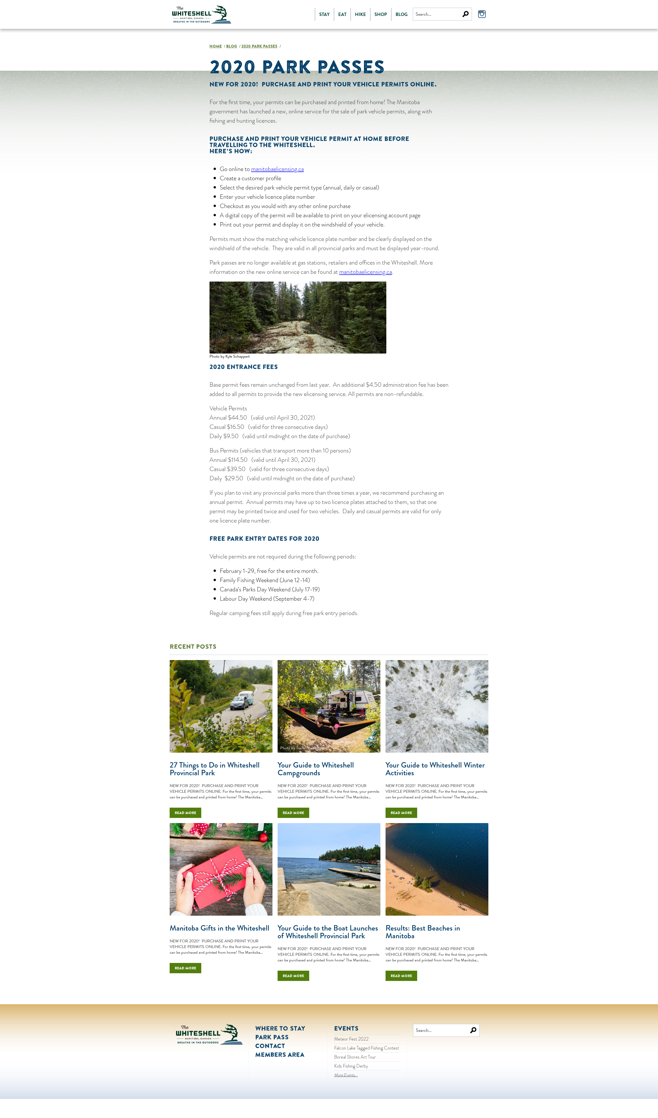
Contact (270, 1045)
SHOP (380, 14)
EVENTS (346, 1028)
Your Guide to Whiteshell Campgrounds (316, 768)
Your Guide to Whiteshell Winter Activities (435, 768)
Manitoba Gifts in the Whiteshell (219, 928)
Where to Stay (280, 1028)
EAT (342, 14)
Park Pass (272, 1037)
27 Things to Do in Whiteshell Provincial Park (215, 768)
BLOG (402, 14)
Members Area (279, 1054)
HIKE (360, 14)
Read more (185, 812)
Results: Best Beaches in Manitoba (423, 931)
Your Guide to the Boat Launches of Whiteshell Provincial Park (328, 931)
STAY (324, 14)
